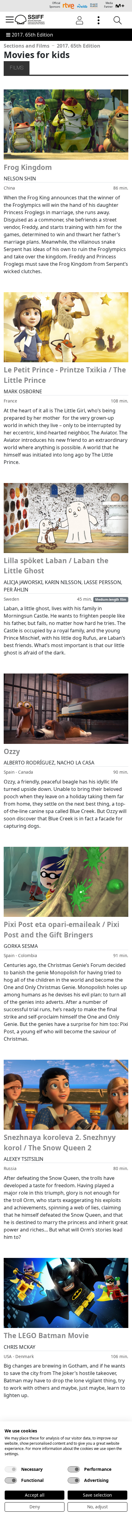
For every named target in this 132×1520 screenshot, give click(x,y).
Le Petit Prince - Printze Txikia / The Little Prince (65, 375)
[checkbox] (11, 1469)
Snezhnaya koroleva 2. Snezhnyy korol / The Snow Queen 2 (60, 1143)
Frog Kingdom (28, 167)
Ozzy (12, 751)
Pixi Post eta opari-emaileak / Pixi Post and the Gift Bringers (61, 930)
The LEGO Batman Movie (46, 1335)
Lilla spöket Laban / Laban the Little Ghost (56, 566)
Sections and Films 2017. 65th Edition (52, 45)
